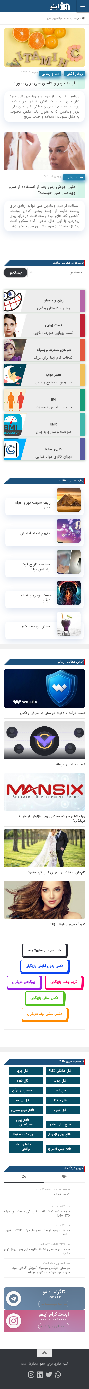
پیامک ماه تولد (22, 1134)
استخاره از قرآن (22, 1090)
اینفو (43, 1363)
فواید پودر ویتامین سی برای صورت (44, 83)
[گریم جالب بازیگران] (64, 987)
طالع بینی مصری (22, 1110)
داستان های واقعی (23, 1146)
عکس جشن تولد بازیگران (44, 1013)
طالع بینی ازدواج (59, 1134)
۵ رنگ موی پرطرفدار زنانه (67, 924)
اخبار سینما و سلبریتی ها (44, 950)
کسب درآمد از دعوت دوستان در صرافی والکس (52, 713)
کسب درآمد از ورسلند (70, 764)
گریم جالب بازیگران (63, 982)
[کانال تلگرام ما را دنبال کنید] (57, 1374)
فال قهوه (22, 1080)
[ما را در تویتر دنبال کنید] (48, 1374)
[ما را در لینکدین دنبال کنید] (40, 1374)
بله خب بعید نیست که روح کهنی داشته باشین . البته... (37, 1232)
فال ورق (22, 1070)
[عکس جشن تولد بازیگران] (44, 1019)
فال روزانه (22, 1100)
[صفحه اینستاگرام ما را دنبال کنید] (31, 1374)
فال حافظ (60, 1100)
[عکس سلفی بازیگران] (44, 1003)
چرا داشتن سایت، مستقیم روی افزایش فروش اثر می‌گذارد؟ (51, 818)
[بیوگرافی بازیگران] (23, 987)
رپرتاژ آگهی (75, 73)
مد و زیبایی (50, 73)
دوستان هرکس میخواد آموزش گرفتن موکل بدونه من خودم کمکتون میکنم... (40, 1270)
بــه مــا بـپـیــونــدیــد (53, 1304)
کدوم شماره (61, 1194)
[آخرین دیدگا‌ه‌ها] (24, 1177)
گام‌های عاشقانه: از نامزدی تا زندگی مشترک (56, 872)
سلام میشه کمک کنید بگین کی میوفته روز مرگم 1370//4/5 (37, 1213)
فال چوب (60, 1080)
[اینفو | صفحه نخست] (56, 6)
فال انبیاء (60, 1110)
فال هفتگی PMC (60, 1070)
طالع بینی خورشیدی (24, 1122)
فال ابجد (60, 1090)
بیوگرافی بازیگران (23, 982)
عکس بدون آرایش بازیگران (44, 966)
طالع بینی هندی (60, 1124)
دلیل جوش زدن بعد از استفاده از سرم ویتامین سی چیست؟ (42, 190)
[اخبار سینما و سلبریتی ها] (44, 955)
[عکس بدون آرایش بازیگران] (44, 971)
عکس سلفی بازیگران (44, 998)
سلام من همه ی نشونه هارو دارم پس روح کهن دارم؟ (37, 1251)
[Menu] (83, 6)
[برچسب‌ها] (64, 1177)
